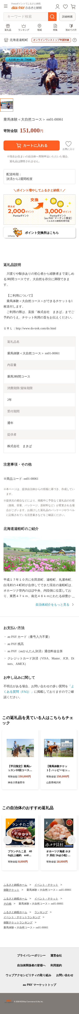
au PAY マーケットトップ (39, 984)
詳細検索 (67, 16)
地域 (39, 30)
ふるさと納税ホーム (15, 884)
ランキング (23, 30)
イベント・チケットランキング (22, 917)
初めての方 (71, 30)
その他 (7, 903)
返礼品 (8, 30)
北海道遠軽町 (19, 40)
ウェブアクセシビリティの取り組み (28, 975)
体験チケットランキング (18, 922)
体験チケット (11, 889)
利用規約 (56, 965)
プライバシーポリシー (31, 955)
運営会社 (56, 955)
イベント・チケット (46, 884)
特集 (55, 30)
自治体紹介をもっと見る (52, 604)
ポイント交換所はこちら (42, 232)
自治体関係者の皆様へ (31, 965)
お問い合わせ (64, 975)
